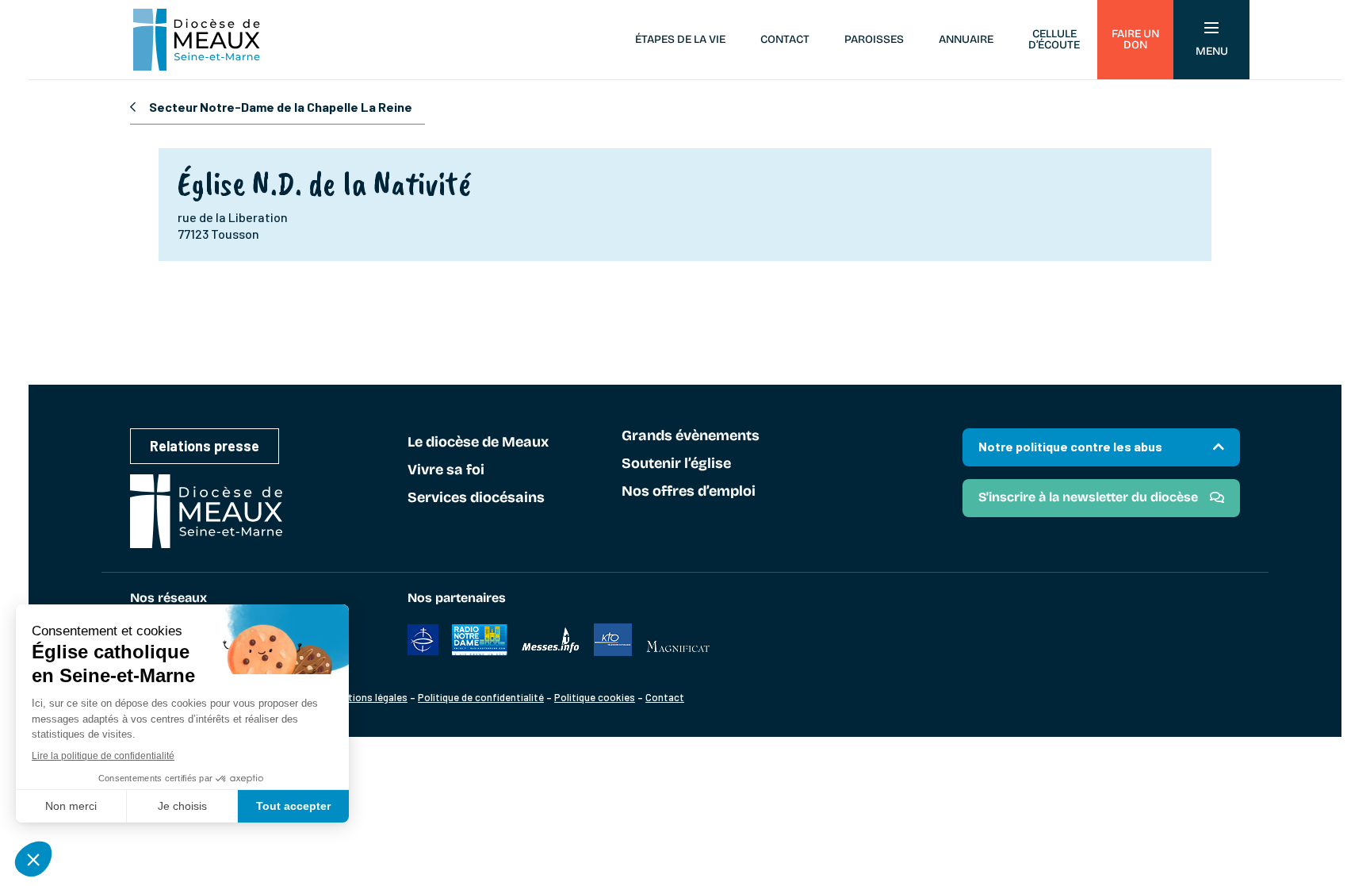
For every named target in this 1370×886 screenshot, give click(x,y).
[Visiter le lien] (423, 651)
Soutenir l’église (676, 464)
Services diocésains (476, 498)
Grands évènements (691, 436)
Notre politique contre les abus (1070, 446)
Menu (1212, 51)
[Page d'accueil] (196, 40)
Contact (784, 39)
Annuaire (966, 39)
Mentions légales (369, 697)
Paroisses (874, 39)
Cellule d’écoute (1054, 39)
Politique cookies (594, 697)
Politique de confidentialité (481, 697)
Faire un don (1135, 39)
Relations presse (204, 446)
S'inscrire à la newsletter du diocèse (1088, 496)
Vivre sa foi (446, 470)
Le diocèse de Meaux (478, 443)
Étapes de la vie (680, 39)
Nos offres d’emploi (689, 492)
